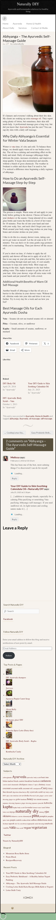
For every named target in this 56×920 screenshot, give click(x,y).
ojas (46, 811)
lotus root (6, 812)
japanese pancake (38, 803)
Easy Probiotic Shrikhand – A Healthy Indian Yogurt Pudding (42, 433)
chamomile (15, 784)
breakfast (28, 781)
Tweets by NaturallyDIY (13, 840)
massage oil (36, 118)
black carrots (19, 781)
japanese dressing (8, 803)
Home (5, 23)
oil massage (34, 418)
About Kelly (8, 28)
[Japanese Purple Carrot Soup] (9, 695)
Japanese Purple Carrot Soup (18, 698)
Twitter (7, 835)
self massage (46, 418)
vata (13, 146)
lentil (43, 807)
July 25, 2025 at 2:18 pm (20, 492)
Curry (44, 788)
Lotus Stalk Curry (13, 890)
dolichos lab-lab (18, 796)
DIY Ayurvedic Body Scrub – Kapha (21, 741)
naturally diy (27, 811)
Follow (9, 655)
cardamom (45, 781)
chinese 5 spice (33, 784)
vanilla (6, 827)
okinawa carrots (17, 816)
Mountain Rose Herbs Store (17, 853)
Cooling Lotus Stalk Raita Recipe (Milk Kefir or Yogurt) (15, 433)
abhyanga (14, 418)
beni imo (45, 777)
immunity (45, 799)
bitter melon (8, 781)
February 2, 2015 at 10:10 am (23, 461)
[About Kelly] (9, 705)
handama (24, 799)
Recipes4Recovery (14, 860)
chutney (41, 784)
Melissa (15, 457)
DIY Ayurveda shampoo (16, 677)
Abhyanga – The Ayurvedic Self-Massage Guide (26, 883)
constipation (37, 788)
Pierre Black (11, 856)
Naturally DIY (28, 3)
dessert (9, 791)
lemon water (37, 807)
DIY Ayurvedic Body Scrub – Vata (12, 399)
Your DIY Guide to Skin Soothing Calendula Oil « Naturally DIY (29, 487)
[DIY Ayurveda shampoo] (9, 674)
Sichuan (5, 824)
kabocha (48, 802)
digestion (16, 792)
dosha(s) (11, 217)
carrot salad (7, 784)
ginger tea (12, 799)
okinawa (7, 816)
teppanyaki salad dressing (35, 824)
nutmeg (41, 812)
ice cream (38, 799)
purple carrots (16, 820)
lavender (28, 807)
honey (30, 799)
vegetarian (39, 827)
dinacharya (22, 792)
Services (23, 28)
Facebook (8, 619)
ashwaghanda (7, 777)
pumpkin (43, 816)
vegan (27, 827)
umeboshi (48, 823)
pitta (35, 815)
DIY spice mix (8, 796)
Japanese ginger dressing (23, 803)
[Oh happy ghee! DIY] (9, 716)
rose (28, 820)
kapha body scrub (19, 807)
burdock (36, 781)
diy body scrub (48, 792)
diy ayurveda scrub (35, 791)
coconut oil (27, 788)
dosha (26, 795)
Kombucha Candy (13, 751)
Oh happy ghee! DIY (14, 719)
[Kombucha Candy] (9, 748)
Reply (14, 478)
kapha (8, 806)
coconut (7, 788)
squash (11, 823)
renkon (24, 820)
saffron (34, 820)
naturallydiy (18, 44)
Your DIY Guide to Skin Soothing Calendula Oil (39, 385)
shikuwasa (42, 819)
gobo (18, 799)
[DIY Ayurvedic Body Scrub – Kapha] (9, 737)
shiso (50, 820)
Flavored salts (34, 796)
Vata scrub (19, 828)
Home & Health (33, 23)
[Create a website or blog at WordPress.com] (12, 908)
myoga (12, 811)
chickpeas (23, 784)
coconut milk (16, 788)
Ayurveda (17, 23)
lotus (48, 807)
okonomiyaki (27, 816)
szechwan (23, 824)
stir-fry (17, 824)
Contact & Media (39, 28)
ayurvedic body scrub (34, 777)
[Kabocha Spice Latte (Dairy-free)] (9, 727)
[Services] (9, 684)
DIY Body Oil (9, 383)
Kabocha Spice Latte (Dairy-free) (19, 730)
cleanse (48, 784)
